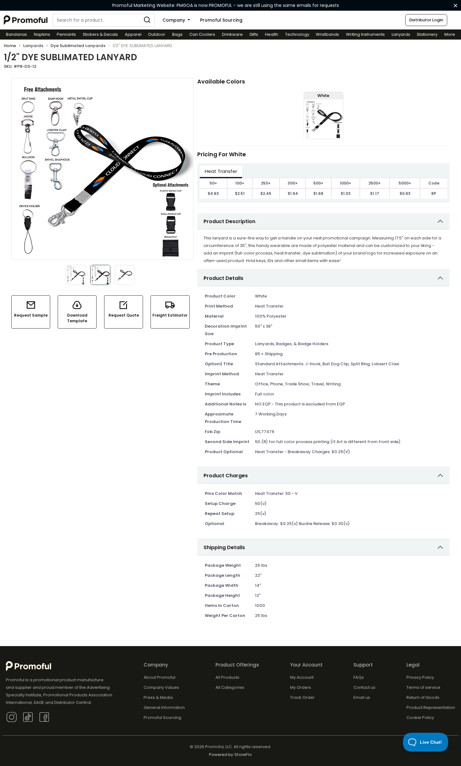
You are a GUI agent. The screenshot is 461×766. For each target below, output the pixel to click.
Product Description (229, 221)
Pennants (66, 34)
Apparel (133, 34)
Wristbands (327, 34)
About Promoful (159, 677)
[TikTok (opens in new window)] (28, 716)
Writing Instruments (365, 34)
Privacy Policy (420, 677)
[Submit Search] (147, 20)
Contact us (364, 687)
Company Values (161, 687)
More (449, 34)
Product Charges (226, 475)
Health (271, 34)
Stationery (427, 34)
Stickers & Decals (100, 34)
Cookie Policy (420, 717)
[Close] (455, 6)
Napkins (42, 34)
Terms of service (423, 687)
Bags (177, 34)
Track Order (302, 697)
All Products (227, 677)
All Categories (229, 687)
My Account (302, 677)
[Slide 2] (125, 275)
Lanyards (401, 34)
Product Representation (430, 707)
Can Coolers (202, 34)
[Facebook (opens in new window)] (44, 716)
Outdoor (156, 34)
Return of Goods (422, 697)
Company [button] (174, 20)
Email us (361, 697)
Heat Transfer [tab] (221, 171)
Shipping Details (224, 547)
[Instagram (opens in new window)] (11, 716)
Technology (297, 34)
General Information (164, 707)
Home (10, 46)
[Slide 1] (76, 275)
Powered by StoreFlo (230, 755)
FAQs (358, 677)
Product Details (223, 278)
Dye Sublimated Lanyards (77, 46)
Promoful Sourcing (221, 20)
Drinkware (232, 34)
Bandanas (16, 34)
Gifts (253, 34)
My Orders (300, 687)
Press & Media (158, 697)
